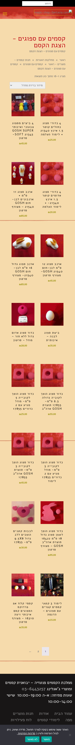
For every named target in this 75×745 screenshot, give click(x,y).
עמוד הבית (63, 713)
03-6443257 (34, 689)
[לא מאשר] (70, 735)
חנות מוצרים (23, 713)
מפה (68, 720)
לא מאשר (32, 739)
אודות (44, 713)
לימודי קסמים (48, 720)
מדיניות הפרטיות (26, 733)
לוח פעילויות (21, 720)
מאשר (46, 739)
